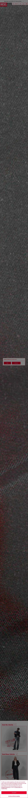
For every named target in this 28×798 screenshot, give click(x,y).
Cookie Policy (4, 788)
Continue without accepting (14, 796)
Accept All (14, 792)
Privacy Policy (18, 787)
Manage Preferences (5, 787)
